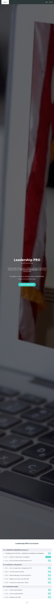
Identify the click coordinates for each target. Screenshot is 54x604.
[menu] (48, 2)
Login (46, 2)
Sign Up (51, 2)
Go (49, 553)
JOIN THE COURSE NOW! (27, 284)
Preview (48, 557)
